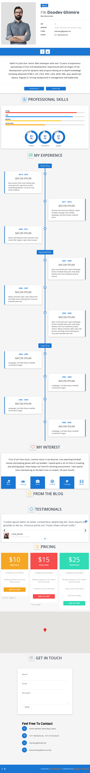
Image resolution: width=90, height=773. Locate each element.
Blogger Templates (81, 769)
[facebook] (42, 51)
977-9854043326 (61, 35)
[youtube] (48, 51)
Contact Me (56, 88)
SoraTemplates (55, 769)
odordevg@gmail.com (62, 31)
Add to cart (14, 589)
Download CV (34, 88)
